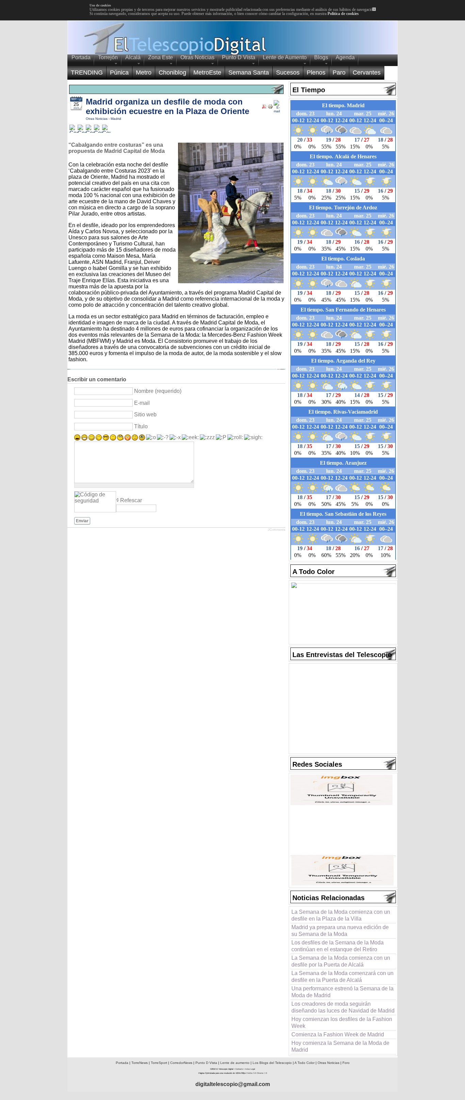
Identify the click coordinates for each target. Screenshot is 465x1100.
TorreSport (159, 1063)
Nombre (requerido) (157, 391)
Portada (122, 1063)
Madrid (116, 119)
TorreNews (139, 1063)
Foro (346, 1063)
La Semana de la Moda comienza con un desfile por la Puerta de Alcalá (340, 961)
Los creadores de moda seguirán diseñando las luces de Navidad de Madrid (343, 1007)
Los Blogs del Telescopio (272, 1063)
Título (141, 426)
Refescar (131, 500)
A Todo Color (304, 1063)
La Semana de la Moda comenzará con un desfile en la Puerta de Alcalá (342, 976)
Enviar (82, 521)
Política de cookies (343, 13)
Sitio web (145, 414)
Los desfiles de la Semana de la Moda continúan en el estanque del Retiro (337, 946)
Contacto (239, 1069)
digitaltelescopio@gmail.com (232, 1084)
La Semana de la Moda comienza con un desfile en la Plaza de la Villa (340, 915)
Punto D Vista (206, 1063)
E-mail (142, 403)
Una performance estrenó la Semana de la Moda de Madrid (342, 992)
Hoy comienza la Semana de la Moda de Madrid (340, 1046)
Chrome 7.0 (262, 1073)
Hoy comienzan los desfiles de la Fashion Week (341, 1022)
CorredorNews (181, 1063)
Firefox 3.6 (251, 1073)
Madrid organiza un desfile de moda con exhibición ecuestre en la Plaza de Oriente (167, 106)
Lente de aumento (235, 1063)
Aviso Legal (250, 1069)
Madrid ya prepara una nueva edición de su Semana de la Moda (340, 930)
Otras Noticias (97, 119)
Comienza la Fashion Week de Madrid (337, 1034)
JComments (276, 529)
